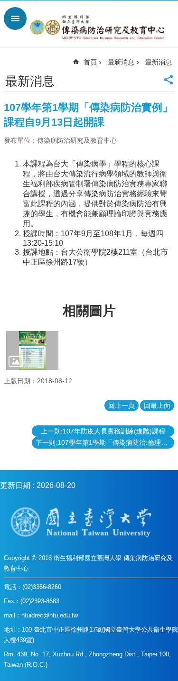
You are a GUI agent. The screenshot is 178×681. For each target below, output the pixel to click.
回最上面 (157, 405)
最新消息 (121, 62)
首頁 (90, 62)
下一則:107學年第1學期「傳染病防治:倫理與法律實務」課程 (105, 442)
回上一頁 (121, 405)
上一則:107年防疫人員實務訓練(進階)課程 (103, 431)
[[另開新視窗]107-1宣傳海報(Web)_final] (32, 350)
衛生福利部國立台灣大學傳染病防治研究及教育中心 (98, 27)
